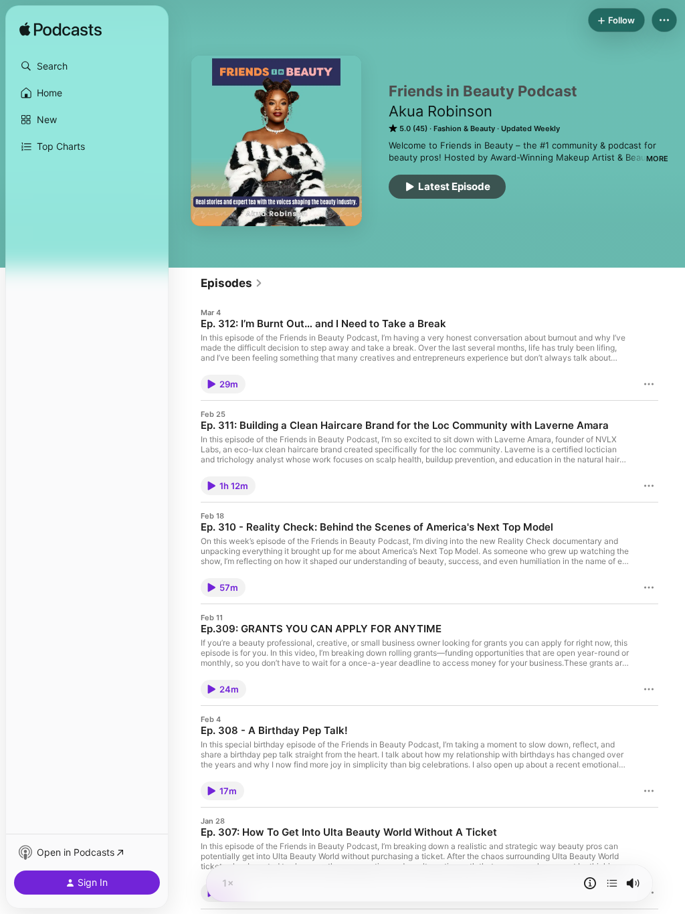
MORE (657, 158)
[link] (232, 283)
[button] (87, 66)
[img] (60, 30)
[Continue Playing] (612, 883)
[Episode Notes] (590, 883)
